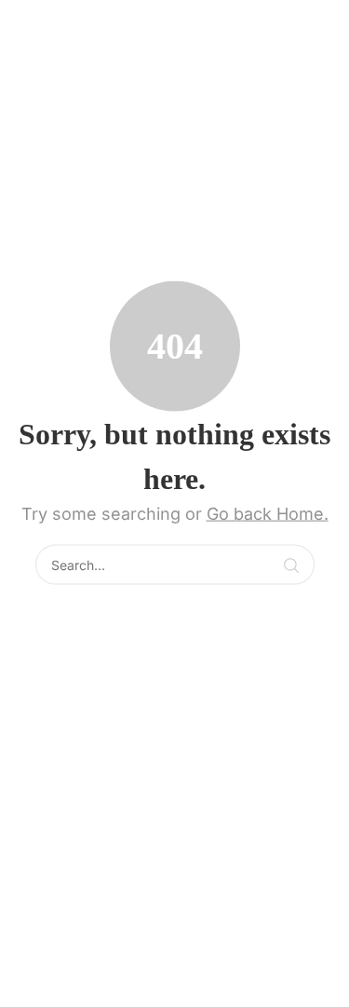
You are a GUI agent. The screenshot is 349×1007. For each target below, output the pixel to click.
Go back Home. (268, 514)
